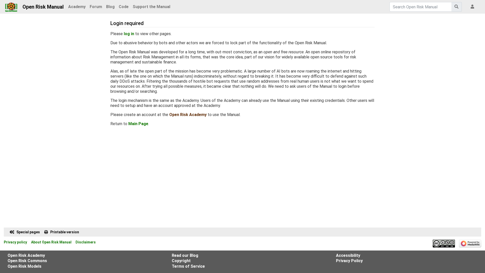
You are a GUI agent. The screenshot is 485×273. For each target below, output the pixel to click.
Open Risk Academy (188, 114)
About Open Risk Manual (51, 242)
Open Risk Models (24, 266)
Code (124, 6)
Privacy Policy (349, 260)
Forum (96, 6)
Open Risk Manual (43, 6)
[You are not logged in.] (473, 6)
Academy (77, 6)
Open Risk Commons (27, 260)
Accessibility (348, 255)
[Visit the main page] (11, 6)
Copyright (181, 260)
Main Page (138, 123)
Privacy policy (15, 242)
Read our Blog (185, 255)
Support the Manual (151, 6)
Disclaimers (86, 242)
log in (129, 33)
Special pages (28, 232)
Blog (110, 6)
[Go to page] (456, 7)
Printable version (64, 232)
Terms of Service (188, 266)
